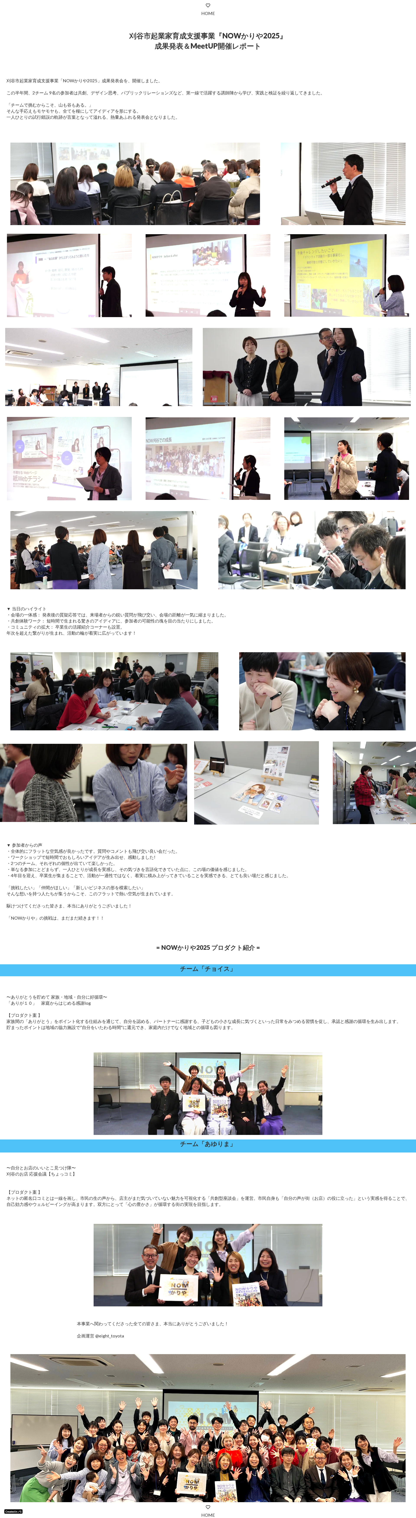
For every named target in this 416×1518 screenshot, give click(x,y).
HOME (208, 1515)
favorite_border (208, 1507)
